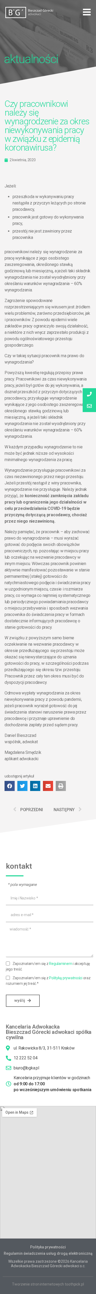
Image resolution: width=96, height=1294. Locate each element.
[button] (87, 12)
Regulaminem (60, 963)
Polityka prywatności (48, 1247)
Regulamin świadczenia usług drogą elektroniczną (48, 1253)
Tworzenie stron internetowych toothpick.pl (48, 1284)
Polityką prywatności (65, 978)
